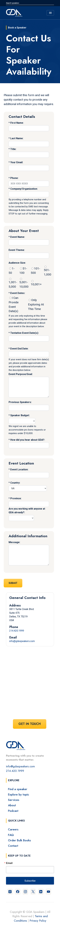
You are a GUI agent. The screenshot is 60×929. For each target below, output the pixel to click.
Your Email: (16, 162)
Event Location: (19, 469)
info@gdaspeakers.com (22, 641)
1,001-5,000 (13, 284)
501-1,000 (47, 272)
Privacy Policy (38, 920)
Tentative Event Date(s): (24, 332)
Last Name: (16, 138)
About (12, 805)
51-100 (23, 271)
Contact (13, 845)
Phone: (14, 178)
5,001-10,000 (23, 284)
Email (9, 863)
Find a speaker (17, 789)
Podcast (13, 811)
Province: (16, 498)
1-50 (12, 271)
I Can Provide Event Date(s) (13, 304)
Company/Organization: (24, 188)
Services (13, 800)
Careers (13, 829)
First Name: (17, 122)
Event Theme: (17, 250)
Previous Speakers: (20, 402)
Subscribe (30, 880)
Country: (15, 482)
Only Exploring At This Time (36, 304)
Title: (13, 149)
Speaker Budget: (20, 415)
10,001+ (36, 284)
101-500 (35, 271)
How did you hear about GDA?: (27, 439)
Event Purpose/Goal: (21, 374)
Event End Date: (19, 348)
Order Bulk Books (19, 840)
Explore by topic (18, 794)
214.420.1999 (16, 630)
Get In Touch (29, 724)
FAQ (11, 835)
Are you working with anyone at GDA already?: (27, 510)
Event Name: (17, 236)
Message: (14, 542)
